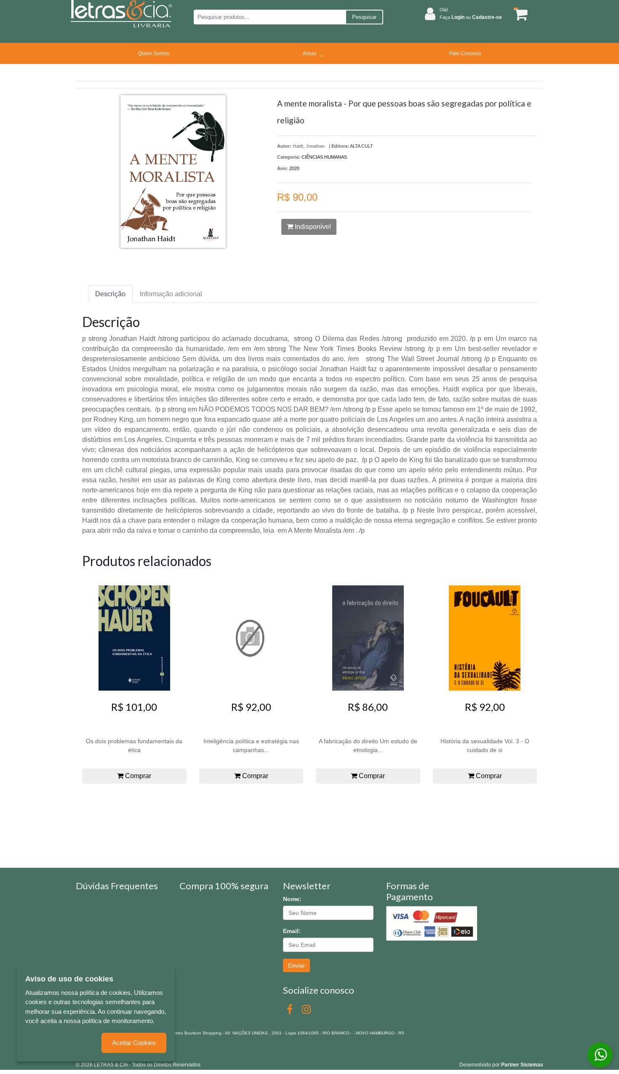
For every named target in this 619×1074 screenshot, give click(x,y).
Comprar (137, 775)
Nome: (292, 899)
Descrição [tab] (110, 294)
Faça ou (471, 17)
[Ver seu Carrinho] (519, 14)
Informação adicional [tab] (171, 294)
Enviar (296, 965)
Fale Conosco (465, 53)
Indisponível (312, 226)
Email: (292, 931)
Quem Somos (153, 53)
